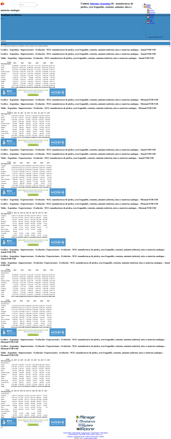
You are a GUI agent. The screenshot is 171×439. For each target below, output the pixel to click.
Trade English (76, 432)
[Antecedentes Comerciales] (85, 418)
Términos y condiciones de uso (76, 436)
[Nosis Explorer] (85, 430)
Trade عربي (99, 434)
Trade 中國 (82, 434)
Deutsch (151, 15)
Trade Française (85, 432)
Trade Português (73, 434)
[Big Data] (85, 426)
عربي (151, 19)
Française (152, 14)
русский (152, 23)
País (2, 18)
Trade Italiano (104, 432)
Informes (94, 3)
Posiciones (4, 44)
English (151, 10)
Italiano (151, 17)
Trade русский (90, 434)
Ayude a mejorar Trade (90, 438)
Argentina (105, 3)
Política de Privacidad (92, 436)
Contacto (101, 436)
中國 (150, 21)
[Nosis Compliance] (85, 422)
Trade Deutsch (95, 432)
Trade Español (67, 432)
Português (152, 12)
